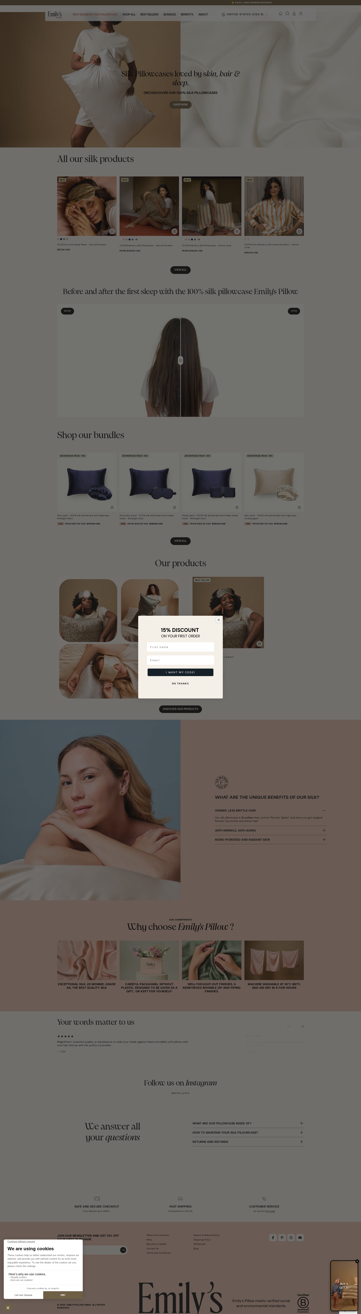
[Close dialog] (218, 620)
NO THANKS (180, 683)
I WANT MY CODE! (180, 672)
